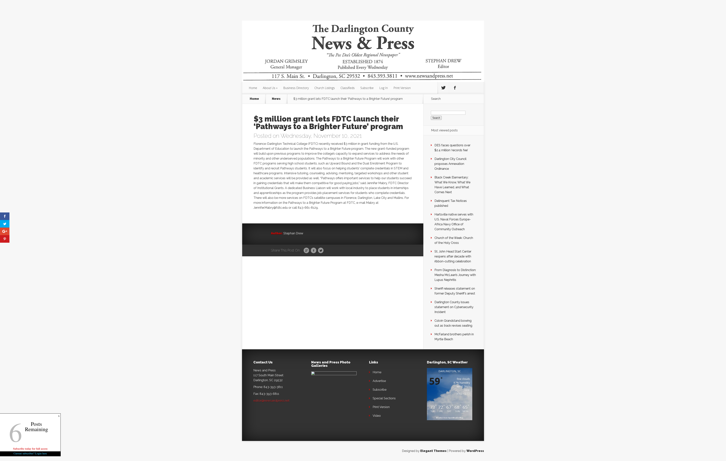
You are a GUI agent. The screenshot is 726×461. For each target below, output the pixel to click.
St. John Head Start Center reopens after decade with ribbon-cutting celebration (452, 256)
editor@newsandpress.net (271, 400)
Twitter (321, 251)
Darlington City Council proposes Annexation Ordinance (450, 163)
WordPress (475, 451)
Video (377, 416)
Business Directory (296, 88)
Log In (383, 88)
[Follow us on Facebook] (455, 88)
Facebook (313, 251)
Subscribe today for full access (30, 449)
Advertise (379, 381)
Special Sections (384, 398)
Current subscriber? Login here (30, 453)
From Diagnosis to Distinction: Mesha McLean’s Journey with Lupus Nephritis (455, 275)
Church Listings (324, 88)
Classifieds (348, 88)
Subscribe (367, 88)
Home (253, 88)
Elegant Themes (433, 451)
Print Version (402, 88)
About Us (269, 88)
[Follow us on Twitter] (443, 88)
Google (306, 251)
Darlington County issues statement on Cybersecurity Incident (453, 307)
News (276, 98)
